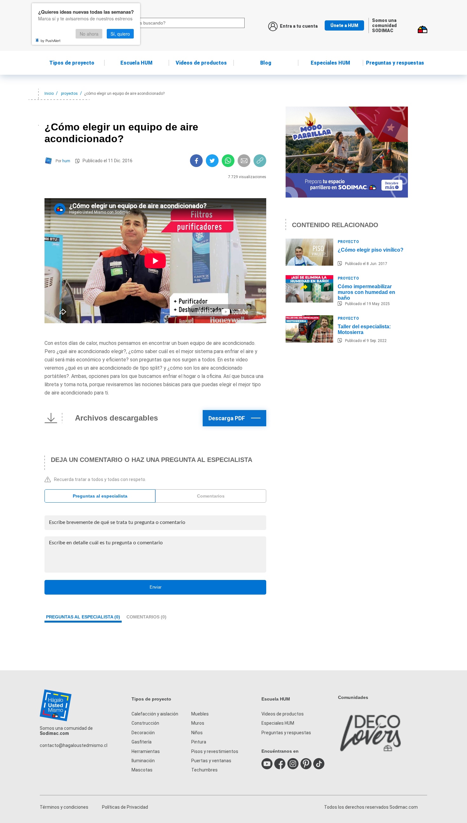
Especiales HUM (330, 63)
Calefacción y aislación (155, 713)
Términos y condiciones (64, 807)
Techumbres (204, 769)
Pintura (198, 741)
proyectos (69, 93)
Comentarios (211, 496)
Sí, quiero (120, 34)
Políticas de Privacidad (125, 807)
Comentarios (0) (146, 616)
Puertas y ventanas (211, 760)
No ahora (89, 34)
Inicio (49, 93)
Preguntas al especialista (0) (83, 616)
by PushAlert (50, 40)
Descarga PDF (226, 418)
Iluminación (143, 760)
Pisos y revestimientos (214, 751)
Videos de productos (282, 713)
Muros (197, 723)
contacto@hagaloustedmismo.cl (73, 745)
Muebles (200, 713)
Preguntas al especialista (100, 496)
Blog (265, 63)
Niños (197, 732)
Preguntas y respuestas (395, 63)
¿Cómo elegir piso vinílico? (370, 250)
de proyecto (71, 63)
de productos (201, 63)
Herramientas (146, 751)
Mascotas (142, 769)
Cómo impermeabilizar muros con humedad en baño (366, 292)
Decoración (143, 732)
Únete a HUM (344, 25)
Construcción (145, 723)
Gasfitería (142, 741)
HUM (136, 63)
